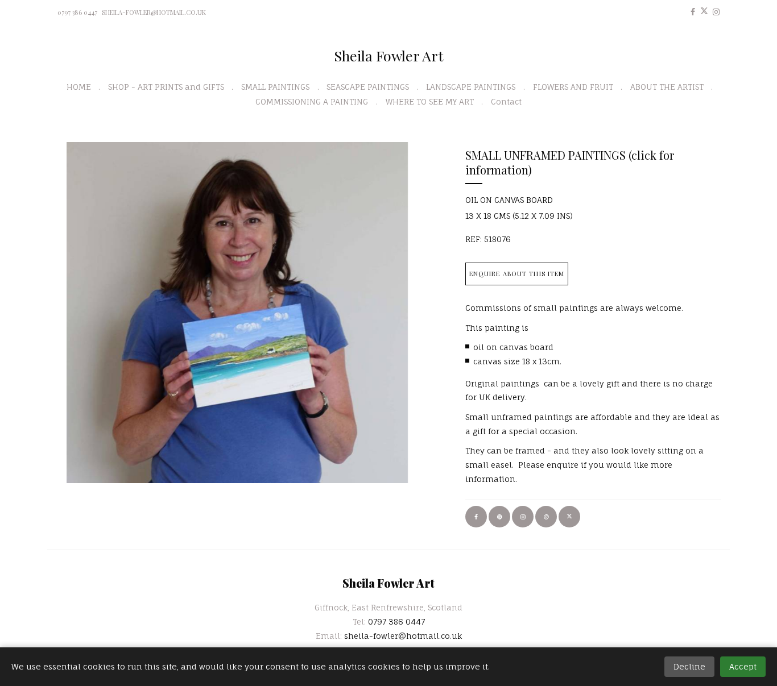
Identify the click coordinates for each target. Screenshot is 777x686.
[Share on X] (569, 516)
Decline (689, 666)
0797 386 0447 (77, 12)
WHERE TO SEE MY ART (430, 101)
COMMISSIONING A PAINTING (311, 101)
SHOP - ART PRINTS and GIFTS (166, 87)
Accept (743, 666)
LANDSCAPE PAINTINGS (470, 87)
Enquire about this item (517, 273)
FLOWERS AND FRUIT (573, 87)
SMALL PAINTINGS (275, 87)
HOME (79, 87)
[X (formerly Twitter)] (704, 11)
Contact (506, 101)
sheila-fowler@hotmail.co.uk (154, 12)
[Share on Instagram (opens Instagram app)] (523, 516)
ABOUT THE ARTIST (667, 87)
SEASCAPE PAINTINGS (367, 87)
